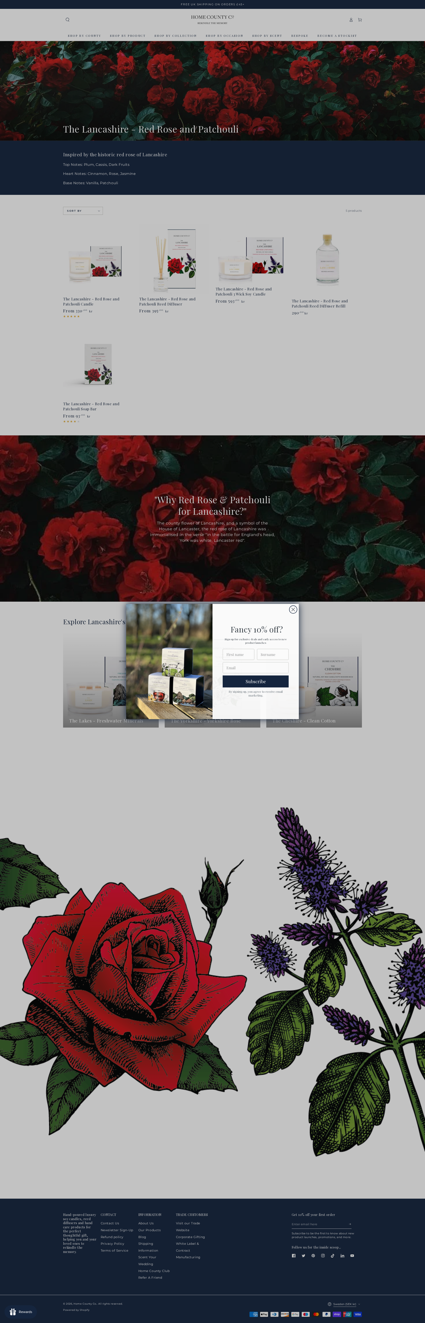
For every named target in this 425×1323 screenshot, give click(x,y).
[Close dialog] (293, 609)
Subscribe (256, 681)
